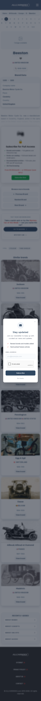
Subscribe (20, 373)
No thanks (20, 378)
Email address (11, 352)
